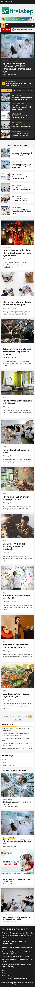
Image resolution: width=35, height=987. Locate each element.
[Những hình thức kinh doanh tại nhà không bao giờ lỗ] (17, 284)
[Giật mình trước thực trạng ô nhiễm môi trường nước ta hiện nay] (17, 331)
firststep (14, 259)
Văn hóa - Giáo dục (15, 81)
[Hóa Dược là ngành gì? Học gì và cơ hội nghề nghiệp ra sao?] (5, 97)
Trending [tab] (29, 90)
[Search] (32, 25)
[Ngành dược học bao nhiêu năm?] (17, 432)
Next (19, 719)
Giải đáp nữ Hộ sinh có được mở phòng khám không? (22, 116)
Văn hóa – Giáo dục (8, 765)
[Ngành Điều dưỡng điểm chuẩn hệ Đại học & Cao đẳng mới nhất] (5, 125)
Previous (7, 716)
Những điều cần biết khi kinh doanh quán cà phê (16, 498)
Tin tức (8, 81)
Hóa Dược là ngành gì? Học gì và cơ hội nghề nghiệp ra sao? (22, 98)
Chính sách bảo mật (20, 979)
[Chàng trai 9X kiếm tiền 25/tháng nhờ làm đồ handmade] (17, 526)
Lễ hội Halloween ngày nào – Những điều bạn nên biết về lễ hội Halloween (17, 253)
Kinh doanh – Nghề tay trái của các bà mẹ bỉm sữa (15, 646)
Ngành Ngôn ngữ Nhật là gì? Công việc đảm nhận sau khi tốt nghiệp (22, 211)
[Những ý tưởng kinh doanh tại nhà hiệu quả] (17, 383)
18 (15, 719)
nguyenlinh (15, 846)
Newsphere (26, 983)
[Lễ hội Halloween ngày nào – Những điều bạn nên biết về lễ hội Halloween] (17, 233)
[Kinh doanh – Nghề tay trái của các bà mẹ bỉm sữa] (17, 627)
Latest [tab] (7, 90)
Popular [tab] (18, 90)
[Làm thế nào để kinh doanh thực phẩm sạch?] (17, 676)
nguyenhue (15, 806)
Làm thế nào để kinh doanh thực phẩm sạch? (16, 695)
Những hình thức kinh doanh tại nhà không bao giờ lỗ (17, 303)
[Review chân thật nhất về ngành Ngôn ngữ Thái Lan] (5, 134)
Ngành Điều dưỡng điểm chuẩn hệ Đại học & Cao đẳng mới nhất (22, 125)
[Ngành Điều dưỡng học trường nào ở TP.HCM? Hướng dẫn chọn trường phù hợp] (5, 106)
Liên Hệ (10, 979)
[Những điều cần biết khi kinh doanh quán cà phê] (17, 479)
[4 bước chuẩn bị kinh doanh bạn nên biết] (17, 578)
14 (19, 716)
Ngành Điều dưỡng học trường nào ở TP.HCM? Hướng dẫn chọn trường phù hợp (18, 85)
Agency (4, 446)
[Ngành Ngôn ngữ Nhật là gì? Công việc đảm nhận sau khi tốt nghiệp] (5, 210)
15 (22, 716)
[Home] (3, 25)
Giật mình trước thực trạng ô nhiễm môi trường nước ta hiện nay (17, 351)
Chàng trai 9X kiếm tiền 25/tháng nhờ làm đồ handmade (14, 546)
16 (26, 716)
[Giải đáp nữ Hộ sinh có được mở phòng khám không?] (5, 115)
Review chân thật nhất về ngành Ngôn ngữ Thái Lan (20, 134)
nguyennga (29, 69)
